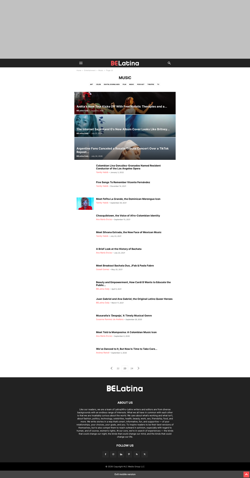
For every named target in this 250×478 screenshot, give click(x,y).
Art (91, 84)
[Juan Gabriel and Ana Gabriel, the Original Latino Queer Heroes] (85, 304)
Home (79, 70)
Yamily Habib (102, 172)
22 (118, 368)
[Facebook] (105, 454)
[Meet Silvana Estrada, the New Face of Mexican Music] (85, 237)
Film (124, 84)
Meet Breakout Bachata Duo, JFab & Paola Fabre (125, 265)
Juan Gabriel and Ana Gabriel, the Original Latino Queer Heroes (134, 298)
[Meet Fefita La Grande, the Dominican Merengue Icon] (85, 204)
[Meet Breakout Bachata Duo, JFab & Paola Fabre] (85, 270)
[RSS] (137, 454)
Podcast (140, 84)
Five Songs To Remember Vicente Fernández (123, 182)
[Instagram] (113, 454)
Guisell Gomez (102, 269)
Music (100, 70)
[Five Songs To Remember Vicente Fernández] (85, 187)
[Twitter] (144, 454)
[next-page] (138, 369)
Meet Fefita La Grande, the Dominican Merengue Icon (128, 198)
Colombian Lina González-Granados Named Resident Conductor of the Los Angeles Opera (128, 167)
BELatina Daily (83, 111)
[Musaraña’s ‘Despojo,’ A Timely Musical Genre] (85, 320)
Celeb (98, 84)
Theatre (150, 84)
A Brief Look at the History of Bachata (118, 248)
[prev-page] (111, 369)
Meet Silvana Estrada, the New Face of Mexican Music (128, 232)
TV (158, 84)
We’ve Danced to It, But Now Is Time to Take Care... (126, 348)
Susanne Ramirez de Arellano (110, 319)
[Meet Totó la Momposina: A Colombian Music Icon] (85, 337)
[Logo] (125, 394)
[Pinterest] (129, 454)
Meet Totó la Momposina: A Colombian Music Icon (126, 332)
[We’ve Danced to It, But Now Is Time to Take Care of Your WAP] (85, 353)
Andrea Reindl (102, 352)
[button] (81, 63)
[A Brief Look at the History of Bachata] (85, 254)
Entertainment (89, 70)
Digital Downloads (112, 84)
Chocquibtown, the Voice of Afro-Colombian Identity (128, 215)
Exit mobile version (125, 474)
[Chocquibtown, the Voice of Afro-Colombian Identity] (85, 220)
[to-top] (246, 473)
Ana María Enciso (104, 219)
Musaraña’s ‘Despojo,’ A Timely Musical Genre (124, 315)
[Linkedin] (121, 454)
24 (131, 368)
